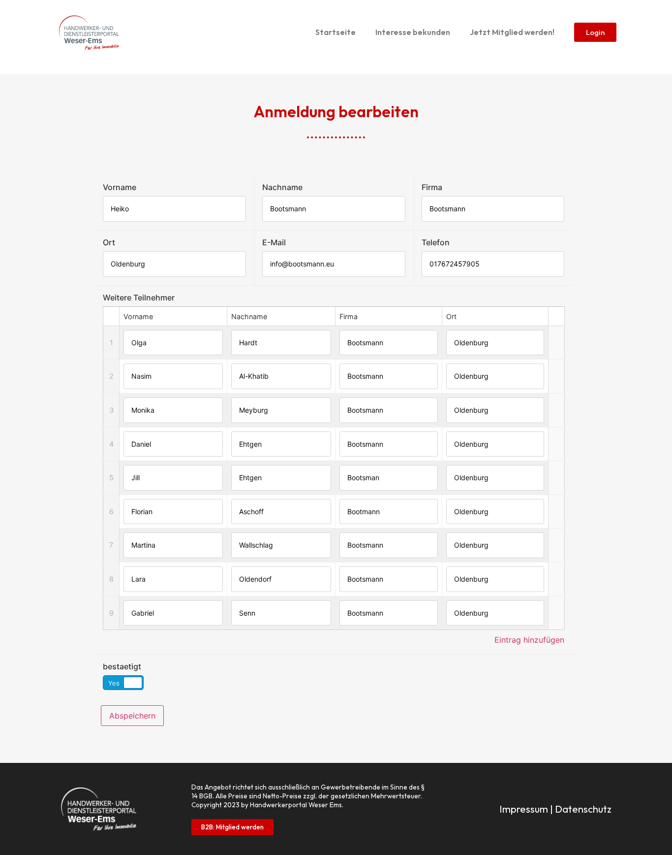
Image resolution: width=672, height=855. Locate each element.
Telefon (436, 242)
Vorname (119, 187)
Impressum (523, 809)
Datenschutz (583, 809)
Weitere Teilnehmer (139, 297)
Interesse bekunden (412, 32)
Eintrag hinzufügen (529, 640)
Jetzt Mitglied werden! (512, 32)
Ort (109, 242)
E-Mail (274, 242)
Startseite (335, 32)
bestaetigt (122, 666)
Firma (432, 187)
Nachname (282, 187)
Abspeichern (132, 716)
